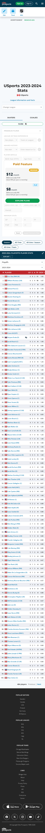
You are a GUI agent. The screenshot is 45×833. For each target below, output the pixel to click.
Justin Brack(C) (13, 419)
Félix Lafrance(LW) (14, 329)
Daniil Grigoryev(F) (14, 670)
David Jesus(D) (13, 589)
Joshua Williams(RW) (15, 568)
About (22, 777)
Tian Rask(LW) (13, 564)
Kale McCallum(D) (14, 504)
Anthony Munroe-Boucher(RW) (19, 581)
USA (22, 705)
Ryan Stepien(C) (13, 394)
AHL (22, 733)
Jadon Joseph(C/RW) (15, 653)
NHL (22, 724)
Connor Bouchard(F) (15, 354)
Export (6, 256)
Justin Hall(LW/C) (14, 487)
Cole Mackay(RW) (14, 548)
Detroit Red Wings (22, 752)
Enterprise (22, 795)
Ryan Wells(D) (12, 390)
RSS (22, 792)
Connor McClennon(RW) (16, 577)
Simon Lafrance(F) (14, 321)
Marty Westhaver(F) (14, 658)
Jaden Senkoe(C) (13, 366)
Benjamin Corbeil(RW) (15, 544)
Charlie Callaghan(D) (15, 540)
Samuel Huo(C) (13, 289)
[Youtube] (30, 817)
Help (22, 780)
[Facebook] (7, 817)
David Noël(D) (12, 585)
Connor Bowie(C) (14, 666)
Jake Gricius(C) (13, 532)
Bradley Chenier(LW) (15, 536)
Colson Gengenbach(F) (16, 293)
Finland (22, 708)
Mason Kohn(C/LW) (14, 435)
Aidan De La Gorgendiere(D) (17, 572)
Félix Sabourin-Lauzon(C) (16, 346)
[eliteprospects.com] (6, 3)
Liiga (22, 736)
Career (22, 798)
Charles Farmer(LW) (15, 674)
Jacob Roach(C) (13, 342)
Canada (22, 702)
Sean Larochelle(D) (14, 431)
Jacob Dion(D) (12, 471)
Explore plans (22, 201)
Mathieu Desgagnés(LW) (16, 325)
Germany (22, 711)
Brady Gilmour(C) (14, 370)
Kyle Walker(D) (13, 427)
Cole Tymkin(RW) (14, 491)
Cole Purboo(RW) (13, 520)
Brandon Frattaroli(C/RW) (17, 350)
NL (22, 739)
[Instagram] (23, 817)
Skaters (11, 118)
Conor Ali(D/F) (13, 333)
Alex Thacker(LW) (14, 479)
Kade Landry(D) (13, 459)
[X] (15, 817)
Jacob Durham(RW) (14, 467)
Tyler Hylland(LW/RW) (15, 495)
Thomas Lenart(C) (14, 641)
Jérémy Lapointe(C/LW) (16, 410)
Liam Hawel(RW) (13, 443)
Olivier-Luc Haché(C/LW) (16, 378)
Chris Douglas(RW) (14, 305)
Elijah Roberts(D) (13, 560)
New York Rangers (22, 758)
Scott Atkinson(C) (14, 414)
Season (7, 242)
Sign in (29, 3)
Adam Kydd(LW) (13, 508)
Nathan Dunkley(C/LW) (16, 475)
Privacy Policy (22, 783)
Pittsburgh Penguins (22, 761)
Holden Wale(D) (13, 528)
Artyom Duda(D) (13, 337)
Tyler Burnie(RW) (14, 451)
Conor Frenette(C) (14, 285)
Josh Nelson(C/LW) (14, 617)
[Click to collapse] (43, 253)
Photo (22, 786)
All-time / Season (33, 242)
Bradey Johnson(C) (14, 556)
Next (39, 684)
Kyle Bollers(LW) (13, 309)
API (22, 789)
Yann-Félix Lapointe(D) (16, 455)
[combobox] (2, 267)
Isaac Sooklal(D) (13, 512)
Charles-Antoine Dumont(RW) (18, 629)
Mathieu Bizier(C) (14, 423)
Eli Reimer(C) (12, 500)
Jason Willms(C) (13, 406)
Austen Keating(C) (14, 297)
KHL (22, 727)
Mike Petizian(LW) (14, 439)
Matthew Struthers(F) (15, 317)
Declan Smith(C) (13, 374)
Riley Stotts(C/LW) (14, 552)
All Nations (22, 714)
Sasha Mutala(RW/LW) (15, 358)
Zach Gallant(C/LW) (14, 386)
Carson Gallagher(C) (15, 483)
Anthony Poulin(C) (14, 447)
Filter (20, 124)
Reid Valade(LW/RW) (15, 649)
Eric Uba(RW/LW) (14, 276)
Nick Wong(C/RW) (14, 524)
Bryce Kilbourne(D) (14, 645)
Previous (31, 684)
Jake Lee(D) (12, 605)
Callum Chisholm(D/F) (15, 516)
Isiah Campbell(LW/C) (15, 362)
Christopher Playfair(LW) (16, 597)
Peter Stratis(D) (13, 402)
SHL (22, 730)
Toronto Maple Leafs (22, 764)
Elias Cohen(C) (13, 678)
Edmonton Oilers (22, 755)
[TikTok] (38, 817)
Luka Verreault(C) (14, 313)
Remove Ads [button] (29, 20)
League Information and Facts (22, 100)
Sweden (22, 699)
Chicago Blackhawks (22, 749)
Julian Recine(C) (13, 625)
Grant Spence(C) (13, 398)
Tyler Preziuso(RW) (14, 382)
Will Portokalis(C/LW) (15, 601)
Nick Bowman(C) (13, 637)
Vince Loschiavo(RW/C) (16, 633)
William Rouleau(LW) (15, 281)
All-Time (18, 242)
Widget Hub (22, 774)
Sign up (20, 3)
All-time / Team (10, 247)
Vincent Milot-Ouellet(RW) (17, 621)
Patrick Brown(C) (14, 301)
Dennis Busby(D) (13, 593)
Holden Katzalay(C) (14, 609)
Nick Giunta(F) (13, 463)
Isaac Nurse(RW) (13, 613)
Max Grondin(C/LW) (15, 662)
